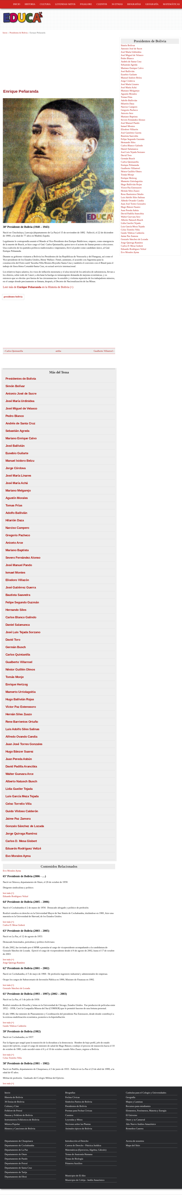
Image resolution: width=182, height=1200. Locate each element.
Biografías (134, 4)
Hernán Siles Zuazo (19, 714)
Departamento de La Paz (16, 1150)
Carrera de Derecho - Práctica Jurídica (83, 1145)
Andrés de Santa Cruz (20, 423)
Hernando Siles (16, 610)
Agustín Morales (17, 498)
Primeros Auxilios (73, 1163)
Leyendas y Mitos (73, 1119)
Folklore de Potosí (13, 1110)
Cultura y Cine (12, 1106)
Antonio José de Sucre (21, 393)
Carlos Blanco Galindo (21, 617)
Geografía (151, 4)
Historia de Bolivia (14, 1097)
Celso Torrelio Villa (18, 803)
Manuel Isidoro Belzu (20, 460)
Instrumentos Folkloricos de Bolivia (22, 1119)
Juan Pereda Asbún (19, 759)
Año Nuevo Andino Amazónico (141, 1124)
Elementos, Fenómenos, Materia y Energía (146, 1110)
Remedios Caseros (134, 1128)
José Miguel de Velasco (21, 408)
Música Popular (12, 1124)
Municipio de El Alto (75, 1175)
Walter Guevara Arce (19, 774)
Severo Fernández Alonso (23, 557)
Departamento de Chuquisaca (19, 1141)
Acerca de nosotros (135, 1141)
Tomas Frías (14, 505)
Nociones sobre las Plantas (78, 1124)
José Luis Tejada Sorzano (23, 632)
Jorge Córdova (16, 468)
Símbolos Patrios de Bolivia (78, 1101)
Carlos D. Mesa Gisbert (21, 841)
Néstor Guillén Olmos (20, 669)
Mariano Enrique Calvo (21, 438)
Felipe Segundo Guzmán (22, 602)
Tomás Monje (15, 677)
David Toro (13, 639)
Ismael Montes (15, 572)
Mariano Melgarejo (18, 490)
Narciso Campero (17, 528)
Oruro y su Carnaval (135, 1119)
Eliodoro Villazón (17, 580)
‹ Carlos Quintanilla (13, 351)
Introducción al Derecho (77, 1141)
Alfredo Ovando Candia (21, 736)
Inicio (16, 4)
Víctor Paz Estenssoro (21, 706)
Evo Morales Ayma (18, 856)
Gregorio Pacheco (18, 535)
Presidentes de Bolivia (19, 33)
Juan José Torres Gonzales (24, 744)
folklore (86, 4)
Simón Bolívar (15, 386)
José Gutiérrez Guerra (21, 587)
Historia (30, 4)
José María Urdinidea (20, 401)
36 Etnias (117, 4)
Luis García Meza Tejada (22, 796)
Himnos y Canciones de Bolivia (20, 1128)
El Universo (131, 1115)
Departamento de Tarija (16, 1172)
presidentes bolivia (13, 296)
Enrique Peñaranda (130, 165)
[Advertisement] (59, 61)
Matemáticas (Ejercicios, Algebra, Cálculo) (85, 1150)
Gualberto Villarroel (19, 662)
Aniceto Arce (14, 542)
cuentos (102, 4)
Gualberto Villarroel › (104, 351)
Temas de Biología (74, 1158)
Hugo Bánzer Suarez (20, 751)
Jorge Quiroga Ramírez (21, 833)
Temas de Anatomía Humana (78, 1154)
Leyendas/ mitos (65, 4)
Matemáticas (171, 4)
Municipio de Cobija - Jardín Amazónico (85, 1180)
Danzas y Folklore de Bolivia (19, 1115)
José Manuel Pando (19, 565)
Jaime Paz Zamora (18, 818)
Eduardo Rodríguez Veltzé (23, 848)
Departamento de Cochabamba (19, 1145)
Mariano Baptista (17, 550)
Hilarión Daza (15, 520)
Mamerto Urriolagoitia (21, 692)
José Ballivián (15, 445)
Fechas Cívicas (72, 1097)
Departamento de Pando (16, 1158)
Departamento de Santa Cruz (18, 1167)
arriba (58, 351)
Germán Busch (16, 647)
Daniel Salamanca (18, 624)
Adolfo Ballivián (16, 513)
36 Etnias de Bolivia (14, 1101)
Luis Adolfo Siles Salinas (22, 729)
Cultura (45, 4)
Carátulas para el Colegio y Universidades (146, 1092)
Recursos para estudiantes (138, 1106)
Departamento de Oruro (16, 1154)
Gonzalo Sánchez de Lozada (25, 826)
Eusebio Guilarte (17, 453)
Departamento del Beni (16, 1176)
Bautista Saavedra (18, 595)
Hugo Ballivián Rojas (20, 699)
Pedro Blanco (15, 416)
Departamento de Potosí (16, 1163)
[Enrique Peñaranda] (59, 160)
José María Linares (18, 475)
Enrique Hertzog (17, 684)
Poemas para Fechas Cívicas (78, 1110)
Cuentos (69, 1115)
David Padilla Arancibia (21, 766)
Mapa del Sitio (133, 1145)
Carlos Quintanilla (18, 654)
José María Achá (17, 483)
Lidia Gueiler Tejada (19, 789)
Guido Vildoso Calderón (22, 811)
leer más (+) (8, 893)
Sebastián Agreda (17, 431)
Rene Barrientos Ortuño (22, 721)
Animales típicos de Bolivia (78, 1128)
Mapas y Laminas (134, 1101)
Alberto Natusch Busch (21, 781)
